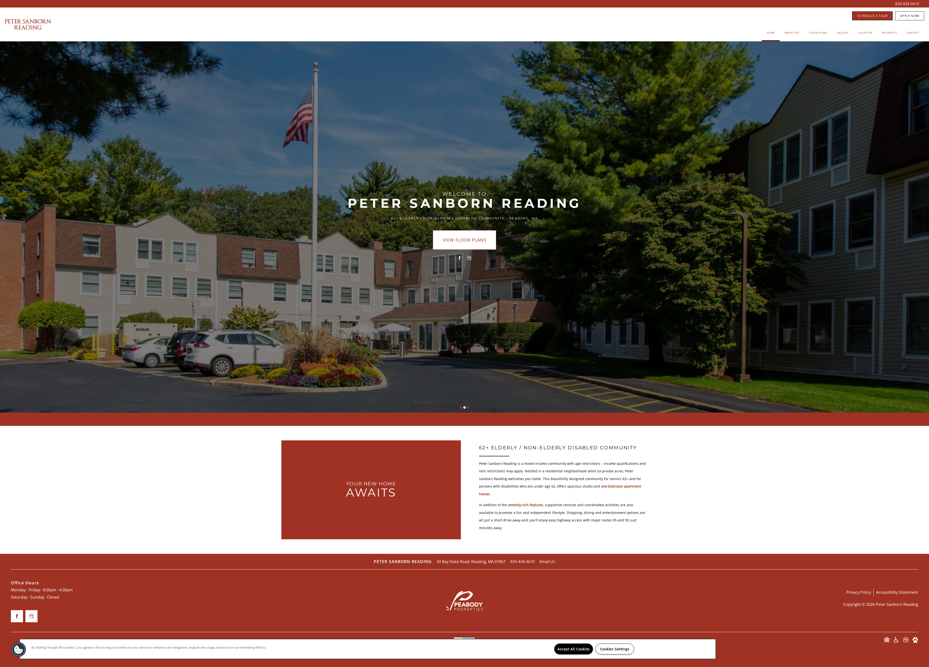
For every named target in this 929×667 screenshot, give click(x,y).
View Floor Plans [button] (464, 240)
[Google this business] (469, 258)
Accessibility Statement (897, 592)
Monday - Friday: (26, 589)
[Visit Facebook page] (459, 258)
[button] (872, 15)
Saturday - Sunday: (28, 597)
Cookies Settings (614, 649)
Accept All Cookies (573, 649)
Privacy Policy (858, 592)
